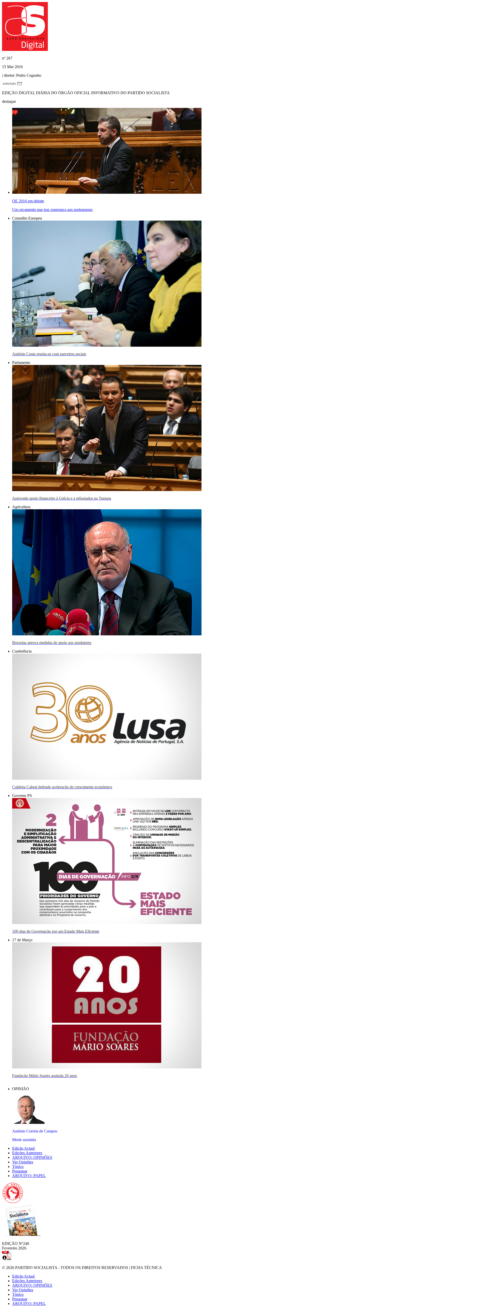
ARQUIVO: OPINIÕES (32, 1157)
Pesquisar (19, 1171)
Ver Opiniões (22, 1162)
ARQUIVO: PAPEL (29, 1176)
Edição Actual (23, 1148)
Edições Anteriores (27, 1153)
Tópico (18, 1166)
